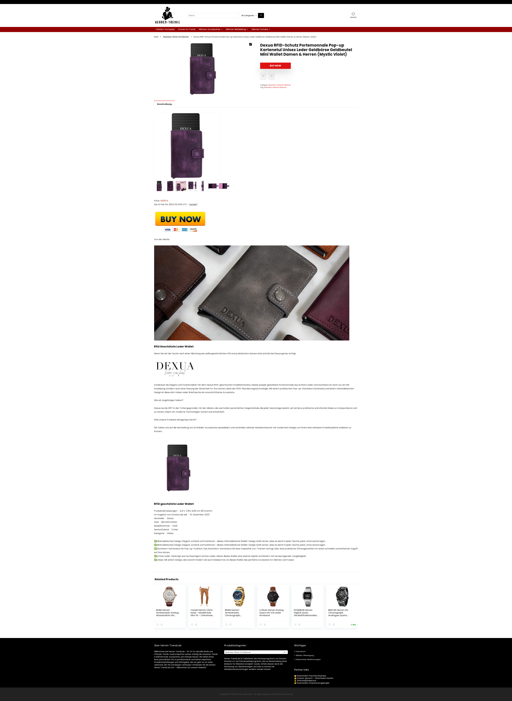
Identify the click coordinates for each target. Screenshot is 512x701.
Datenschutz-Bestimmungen (308, 659)
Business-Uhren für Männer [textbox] (255, 652)
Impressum (301, 651)
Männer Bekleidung (236, 29)
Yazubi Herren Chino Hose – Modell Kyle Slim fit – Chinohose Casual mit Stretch (202, 614)
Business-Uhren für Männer (176, 37)
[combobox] (256, 652)
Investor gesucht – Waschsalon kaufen (315, 678)
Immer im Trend (186, 29)
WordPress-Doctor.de (283, 694)
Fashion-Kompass (165, 29)
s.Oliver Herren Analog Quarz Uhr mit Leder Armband (271, 612)
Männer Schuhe (260, 29)
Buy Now (275, 65)
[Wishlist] (353, 14)
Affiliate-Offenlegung (305, 655)
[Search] (261, 15)
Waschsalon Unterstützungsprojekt (313, 683)
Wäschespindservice (306, 680)
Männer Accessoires (209, 29)
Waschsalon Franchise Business (311, 675)
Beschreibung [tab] (164, 104)
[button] (250, 44)
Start (156, 37)
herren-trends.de (244, 694)
